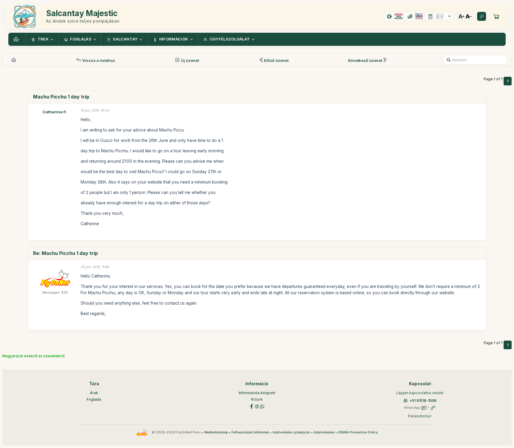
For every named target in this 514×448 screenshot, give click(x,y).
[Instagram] (257, 406)
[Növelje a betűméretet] (461, 16)
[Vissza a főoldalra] (17, 39)
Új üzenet (189, 60)
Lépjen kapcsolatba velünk (420, 393)
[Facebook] (251, 406)
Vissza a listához (98, 60)
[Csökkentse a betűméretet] (468, 16)
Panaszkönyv (420, 416)
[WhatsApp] (262, 406)
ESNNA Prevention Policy (358, 432)
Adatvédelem (324, 432)
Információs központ (257, 393)
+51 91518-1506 (423, 400)
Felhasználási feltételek (250, 432)
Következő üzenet (365, 60)
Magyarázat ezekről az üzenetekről (33, 356)
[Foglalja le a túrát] (496, 16)
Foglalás (94, 399)
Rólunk (257, 399)
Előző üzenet (276, 60)
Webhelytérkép (216, 432)
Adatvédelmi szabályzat (291, 432)
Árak (94, 393)
